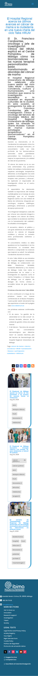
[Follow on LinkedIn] (28, 365)
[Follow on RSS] (32, 365)
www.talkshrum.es (17, 306)
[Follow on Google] (21, 365)
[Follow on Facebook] (17, 365)
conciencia (11, 349)
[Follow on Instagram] (25, 365)
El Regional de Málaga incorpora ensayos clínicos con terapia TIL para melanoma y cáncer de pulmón (19, 449)
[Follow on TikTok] (24, 651)
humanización (26, 349)
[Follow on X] (13, 365)
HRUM (18, 349)
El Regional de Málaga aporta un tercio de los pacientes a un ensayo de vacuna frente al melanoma (19, 395)
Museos (10, 351)
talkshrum (19, 353)
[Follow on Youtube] (13, 369)
